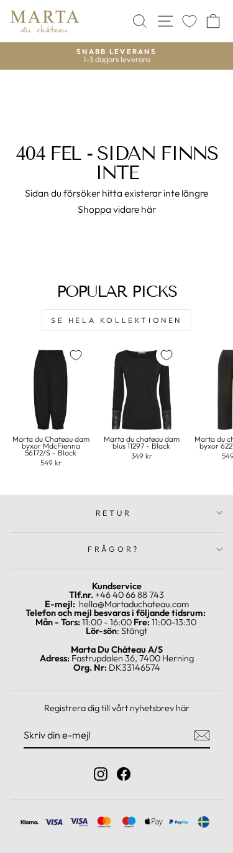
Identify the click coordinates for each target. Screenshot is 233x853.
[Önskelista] (189, 21)
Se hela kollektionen (116, 320)
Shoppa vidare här (117, 210)
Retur (114, 513)
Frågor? (113, 549)
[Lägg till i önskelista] (76, 355)
